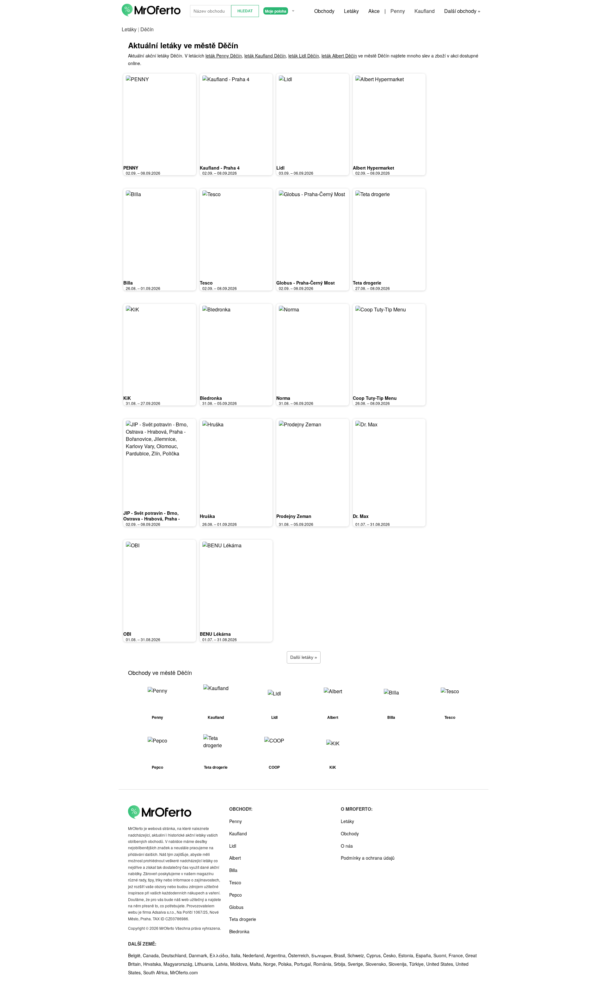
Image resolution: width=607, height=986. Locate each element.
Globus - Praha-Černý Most (305, 283)
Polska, (286, 964)
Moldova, (240, 964)
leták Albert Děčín (339, 55)
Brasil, (340, 955)
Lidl (280, 168)
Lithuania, (205, 964)
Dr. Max (361, 516)
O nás (347, 846)
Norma (283, 398)
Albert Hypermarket (373, 168)
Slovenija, (399, 964)
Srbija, (341, 964)
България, (322, 955)
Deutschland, (175, 955)
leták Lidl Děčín (303, 55)
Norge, (270, 964)
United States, (441, 964)
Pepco (235, 895)
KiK (127, 398)
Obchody (324, 11)
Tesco (206, 283)
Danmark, (199, 955)
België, (135, 955)
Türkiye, (417, 964)
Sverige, (356, 964)
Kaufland (424, 11)
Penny (397, 11)
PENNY (130, 168)
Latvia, (223, 964)
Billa (128, 283)
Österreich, (299, 955)
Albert (235, 858)
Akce (374, 11)
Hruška (207, 516)
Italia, (237, 955)
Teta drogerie (367, 283)
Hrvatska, (153, 964)
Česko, (390, 955)
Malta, (256, 964)
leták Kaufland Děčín (265, 55)
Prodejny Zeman (293, 516)
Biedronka (211, 398)
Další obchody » (462, 11)
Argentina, (277, 955)
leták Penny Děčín (223, 55)
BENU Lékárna (215, 634)
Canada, (152, 955)
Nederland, (254, 955)
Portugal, (303, 964)
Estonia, (407, 955)
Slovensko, (377, 964)
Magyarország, (179, 964)
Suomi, (441, 955)
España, (424, 955)
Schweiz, (356, 955)
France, (457, 955)
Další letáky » (303, 657)
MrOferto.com (184, 972)
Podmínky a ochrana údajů (368, 858)
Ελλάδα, (220, 955)
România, (323, 964)
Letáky (351, 11)
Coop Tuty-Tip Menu (375, 398)
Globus (236, 907)
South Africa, (156, 972)
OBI (127, 634)
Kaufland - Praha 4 (220, 168)
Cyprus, (374, 955)
